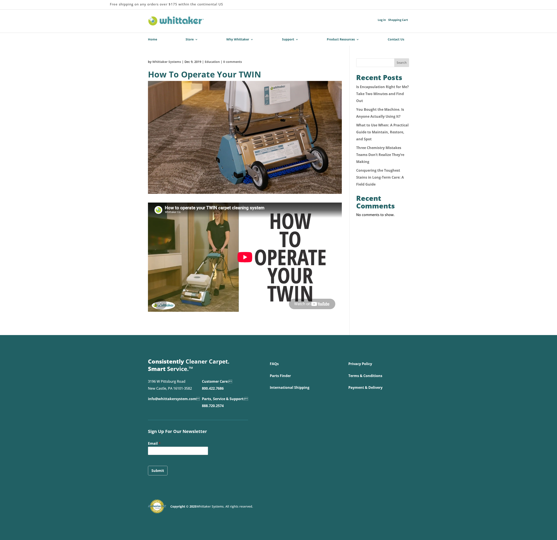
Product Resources (341, 39)
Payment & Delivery (365, 387)
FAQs (274, 363)
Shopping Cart (398, 20)
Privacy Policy (360, 363)
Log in (382, 20)
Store (190, 39)
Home (152, 39)
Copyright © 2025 (183, 506)
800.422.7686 (213, 388)
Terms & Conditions (365, 375)
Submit (157, 470)
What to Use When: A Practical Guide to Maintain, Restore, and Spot (382, 132)
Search (402, 62)
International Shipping (289, 387)
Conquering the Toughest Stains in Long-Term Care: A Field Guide (380, 177)
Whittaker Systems (166, 62)
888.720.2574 (213, 405)
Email (154, 443)
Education (212, 62)
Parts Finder (280, 375)
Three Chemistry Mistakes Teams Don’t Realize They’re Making (380, 154)
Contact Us (396, 39)
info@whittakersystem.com (172, 398)
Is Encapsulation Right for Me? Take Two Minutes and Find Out (382, 93)
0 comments (232, 62)
